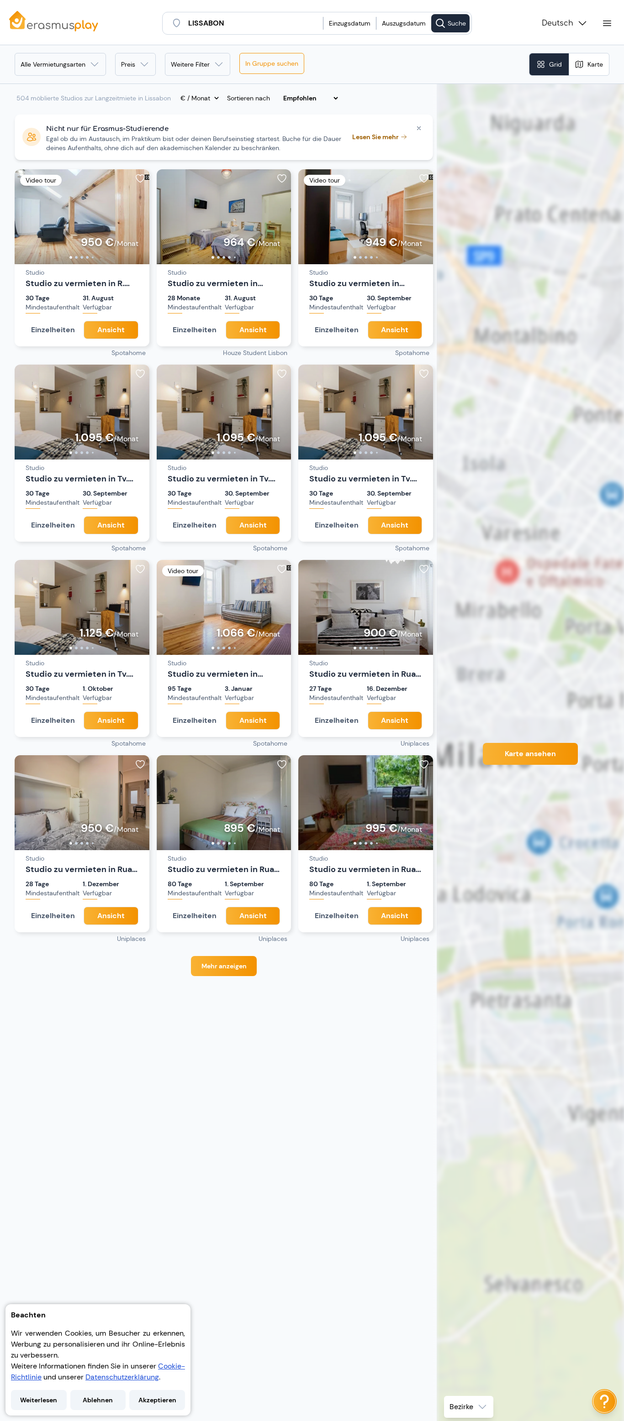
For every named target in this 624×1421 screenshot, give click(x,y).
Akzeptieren (157, 1400)
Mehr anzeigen (224, 966)
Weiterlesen (38, 1400)
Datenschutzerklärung (122, 1377)
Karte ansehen (530, 753)
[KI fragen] (604, 1401)
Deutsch (557, 23)
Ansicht (111, 329)
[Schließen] (419, 128)
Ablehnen (98, 1400)
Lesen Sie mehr (375, 137)
